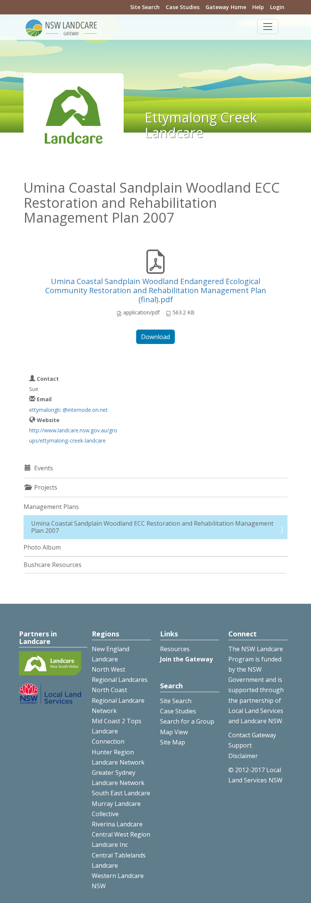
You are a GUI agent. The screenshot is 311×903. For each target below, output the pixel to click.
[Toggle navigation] (267, 26)
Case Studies (182, 7)
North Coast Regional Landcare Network (118, 700)
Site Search (145, 7)
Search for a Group (187, 721)
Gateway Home (226, 7)
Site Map (172, 742)
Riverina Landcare (117, 824)
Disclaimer (243, 756)
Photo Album (42, 547)
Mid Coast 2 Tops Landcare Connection (116, 731)
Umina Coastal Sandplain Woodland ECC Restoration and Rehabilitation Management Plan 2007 (152, 527)
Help (258, 7)
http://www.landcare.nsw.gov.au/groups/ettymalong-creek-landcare (73, 435)
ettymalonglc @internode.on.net (68, 409)
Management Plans (51, 507)
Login (277, 7)
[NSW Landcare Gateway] (61, 27)
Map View (174, 732)
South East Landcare (121, 793)
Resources (175, 649)
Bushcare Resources (53, 565)
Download (155, 337)
